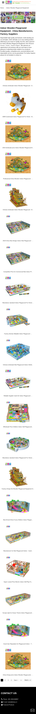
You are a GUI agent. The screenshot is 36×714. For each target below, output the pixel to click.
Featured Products (8, 705)
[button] (3, 2)
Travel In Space (15, 45)
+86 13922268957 (13, 699)
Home (2, 8)
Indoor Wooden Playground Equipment (17, 8)
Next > (16, 680)
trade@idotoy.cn (12, 702)
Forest (8, 45)
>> (21, 680)
